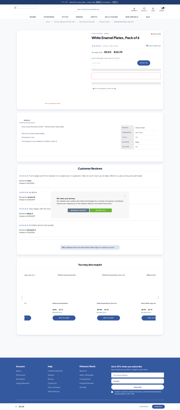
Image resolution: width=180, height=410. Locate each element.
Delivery (51, 375)
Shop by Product (104, 22)
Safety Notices (54, 391)
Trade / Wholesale (86, 375)
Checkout (158, 406)
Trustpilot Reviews (86, 383)
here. (110, 204)
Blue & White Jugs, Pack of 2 (125, 303)
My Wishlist (20, 379)
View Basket (144, 406)
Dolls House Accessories (87, 22)
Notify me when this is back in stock (106, 58)
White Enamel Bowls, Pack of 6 (81, 303)
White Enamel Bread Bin (34, 303)
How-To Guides (54, 387)
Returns (51, 379)
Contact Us (52, 383)
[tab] (27, 120)
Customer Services (55, 371)
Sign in (97, 247)
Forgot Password (22, 383)
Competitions (85, 379)
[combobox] (90, 9)
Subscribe (138, 387)
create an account (108, 247)
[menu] (90, 16)
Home (48, 22)
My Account (20, 375)
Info (114, 2)
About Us (83, 371)
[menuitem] (33, 16)
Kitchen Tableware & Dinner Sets (64, 22)
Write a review (113, 46)
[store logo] (32, 9)
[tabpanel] (90, 139)
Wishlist (144, 10)
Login (153, 10)
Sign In (18, 371)
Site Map (82, 387)
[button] (134, 9)
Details (27, 120)
